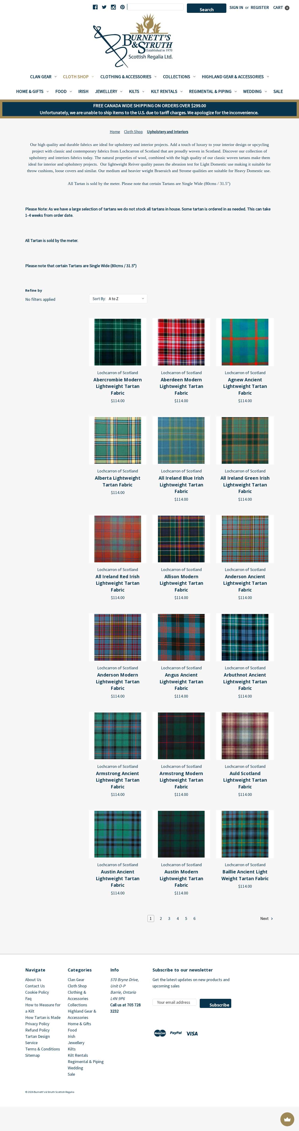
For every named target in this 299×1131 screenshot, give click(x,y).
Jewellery (106, 91)
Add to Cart (117, 342)
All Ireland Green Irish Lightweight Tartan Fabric (245, 484)
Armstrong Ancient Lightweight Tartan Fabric (118, 780)
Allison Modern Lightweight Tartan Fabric (181, 583)
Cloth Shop (76, 76)
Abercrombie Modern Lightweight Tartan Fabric (117, 386)
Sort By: (99, 298)
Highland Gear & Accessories (233, 76)
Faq (28, 998)
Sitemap (32, 1055)
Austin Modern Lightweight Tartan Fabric (181, 878)
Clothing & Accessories (125, 76)
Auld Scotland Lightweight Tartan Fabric (245, 780)
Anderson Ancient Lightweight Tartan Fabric (245, 583)
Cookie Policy (37, 992)
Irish (83, 91)
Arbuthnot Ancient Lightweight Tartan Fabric (245, 681)
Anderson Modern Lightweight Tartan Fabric (118, 681)
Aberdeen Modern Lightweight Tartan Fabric (181, 386)
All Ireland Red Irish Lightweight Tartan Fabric (117, 583)
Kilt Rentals (164, 91)
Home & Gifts (29, 91)
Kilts (134, 91)
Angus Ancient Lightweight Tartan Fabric (181, 681)
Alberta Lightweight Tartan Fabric (117, 481)
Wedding (252, 91)
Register (260, 7)
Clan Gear (40, 76)
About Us (33, 979)
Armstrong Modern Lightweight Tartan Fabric (181, 780)
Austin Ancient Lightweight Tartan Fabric (118, 878)
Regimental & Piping (210, 91)
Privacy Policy (37, 1023)
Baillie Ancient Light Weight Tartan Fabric (245, 875)
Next (265, 918)
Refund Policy (37, 1030)
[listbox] (127, 298)
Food (61, 91)
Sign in (236, 7)
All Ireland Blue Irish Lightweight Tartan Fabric (181, 484)
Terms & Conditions (42, 1049)
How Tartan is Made (43, 1017)
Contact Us (35, 986)
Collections (176, 76)
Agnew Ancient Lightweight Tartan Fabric (245, 386)
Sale (278, 91)
